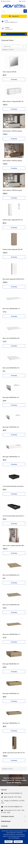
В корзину (14, 79)
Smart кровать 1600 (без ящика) (12, 131)
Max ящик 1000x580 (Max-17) (11, 456)
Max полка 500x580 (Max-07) (11, 368)
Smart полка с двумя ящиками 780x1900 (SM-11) (14, 545)
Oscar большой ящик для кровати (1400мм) (14, 516)
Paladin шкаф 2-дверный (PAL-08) (12, 249)
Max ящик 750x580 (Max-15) (11, 427)
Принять (8, 841)
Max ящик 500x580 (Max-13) (11, 397)
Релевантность (14, 46)
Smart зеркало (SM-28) (9, 72)
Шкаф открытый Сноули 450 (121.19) (14, 752)
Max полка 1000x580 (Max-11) (11, 308)
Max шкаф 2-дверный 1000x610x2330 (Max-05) (14, 279)
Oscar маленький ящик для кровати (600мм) (14, 486)
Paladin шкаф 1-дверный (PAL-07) (12, 220)
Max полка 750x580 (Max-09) (11, 338)
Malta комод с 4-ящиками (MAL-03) (13, 101)
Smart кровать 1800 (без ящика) (12, 190)
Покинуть (18, 841)
